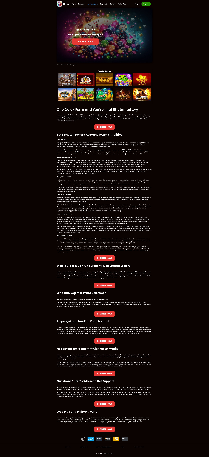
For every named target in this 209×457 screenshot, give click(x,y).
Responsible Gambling (104, 447)
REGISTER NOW (104, 127)
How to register (92, 4)
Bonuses (81, 4)
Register (146, 4)
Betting (112, 4)
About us (68, 447)
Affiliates (83, 447)
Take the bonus (85, 41)
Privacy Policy (139, 447)
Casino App (122, 4)
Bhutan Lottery (69, 4)
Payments (104, 4)
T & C (123, 447)
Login (137, 4)
